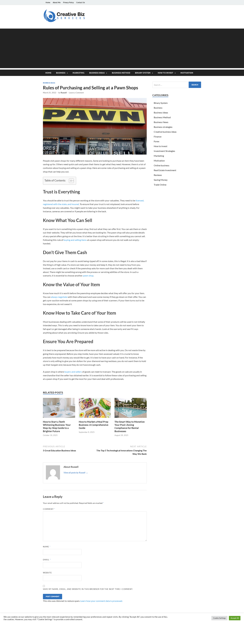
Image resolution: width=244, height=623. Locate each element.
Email (47, 560)
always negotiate (59, 297)
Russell (64, 92)
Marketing (78, 73)
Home (48, 2)
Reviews (158, 175)
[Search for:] (176, 85)
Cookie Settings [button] (219, 618)
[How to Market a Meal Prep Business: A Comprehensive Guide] (95, 408)
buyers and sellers (73, 371)
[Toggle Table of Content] (70, 180)
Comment (49, 509)
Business (60, 73)
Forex (156, 141)
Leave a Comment (76, 92)
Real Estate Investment (165, 170)
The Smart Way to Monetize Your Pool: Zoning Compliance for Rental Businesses (130, 426)
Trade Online (160, 184)
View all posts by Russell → (76, 472)
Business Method (121, 73)
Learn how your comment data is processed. (101, 601)
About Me (57, 2)
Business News (161, 122)
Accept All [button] (235, 618)
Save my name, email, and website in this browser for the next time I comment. (88, 589)
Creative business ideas (165, 131)
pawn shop (88, 275)
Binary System (143, 73)
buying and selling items (75, 240)
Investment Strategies (164, 151)
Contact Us (80, 2)
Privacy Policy (68, 2)
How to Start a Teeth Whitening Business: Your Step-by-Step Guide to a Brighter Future (57, 426)
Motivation (186, 73)
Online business (161, 165)
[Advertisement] (122, 48)
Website (47, 573)
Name (46, 547)
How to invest (165, 73)
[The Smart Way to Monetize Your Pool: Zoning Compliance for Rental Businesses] (131, 408)
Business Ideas (97, 73)
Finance (157, 136)
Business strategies (163, 127)
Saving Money (160, 179)
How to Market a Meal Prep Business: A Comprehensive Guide (93, 424)
